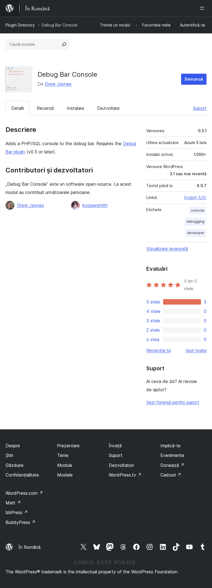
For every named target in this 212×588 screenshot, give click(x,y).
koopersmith (95, 205)
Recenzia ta (158, 350)
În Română (29, 547)
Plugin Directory (20, 25)
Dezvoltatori (121, 465)
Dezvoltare (108, 108)
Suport (199, 108)
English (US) (195, 197)
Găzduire (14, 465)
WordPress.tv (125, 475)
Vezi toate (196, 350)
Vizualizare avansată (167, 248)
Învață (115, 445)
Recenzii (45, 108)
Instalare (75, 108)
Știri (9, 455)
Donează (172, 465)
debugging (195, 221)
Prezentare (68, 445)
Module (64, 465)
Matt (13, 502)
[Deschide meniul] (203, 8)
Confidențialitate (22, 475)
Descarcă (194, 79)
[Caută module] (64, 44)
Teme (62, 455)
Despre (13, 445)
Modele (65, 475)
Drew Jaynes (58, 84)
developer (195, 233)
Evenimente (172, 455)
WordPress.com (24, 493)
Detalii (17, 108)
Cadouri (170, 475)
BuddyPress (21, 522)
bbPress (17, 512)
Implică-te (170, 445)
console (197, 210)
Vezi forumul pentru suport (172, 402)
